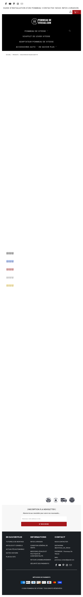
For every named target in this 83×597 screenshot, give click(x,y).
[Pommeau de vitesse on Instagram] (17, 4)
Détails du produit (62, 107)
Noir (48, 82)
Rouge (60, 77)
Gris (53, 77)
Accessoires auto (26, 47)
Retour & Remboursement (40, 560)
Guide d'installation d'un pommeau (22, 8)
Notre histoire (12, 553)
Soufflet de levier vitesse (36, 36)
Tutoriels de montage (15, 541)
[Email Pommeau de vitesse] (21, 4)
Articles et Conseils (14, 545)
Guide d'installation (62, 336)
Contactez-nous (51, 8)
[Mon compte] (70, 12)
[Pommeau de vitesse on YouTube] (10, 4)
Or (48, 77)
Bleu (68, 77)
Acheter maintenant (62, 99)
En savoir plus (47, 47)
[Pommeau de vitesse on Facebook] (6, 4)
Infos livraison (70, 8)
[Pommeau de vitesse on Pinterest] (14, 4)
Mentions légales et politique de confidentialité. (38, 554)
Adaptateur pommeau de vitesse (36, 42)
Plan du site (11, 557)
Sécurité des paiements (39, 563)
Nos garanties (62, 404)
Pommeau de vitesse (36, 31)
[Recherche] (69, 31)
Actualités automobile (15, 549)
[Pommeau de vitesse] (41, 20)
